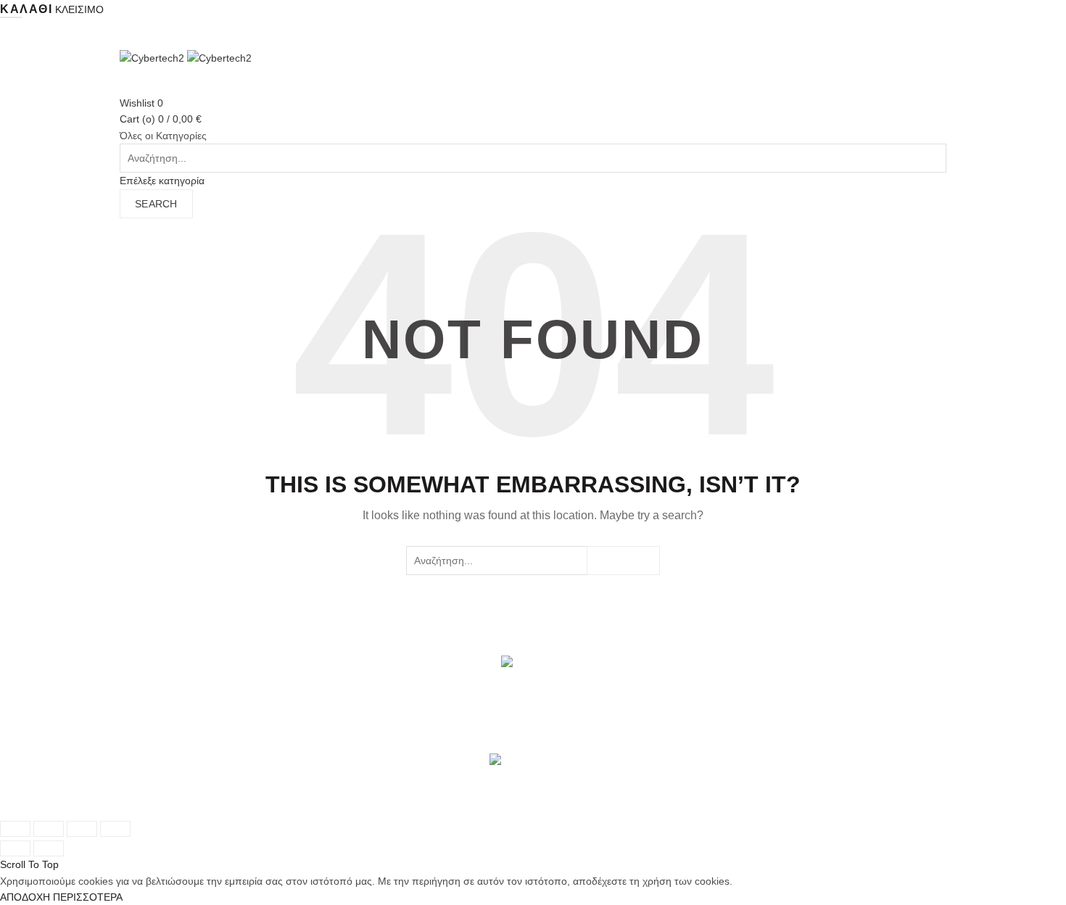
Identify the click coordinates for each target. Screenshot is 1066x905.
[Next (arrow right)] (48, 848)
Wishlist (141, 103)
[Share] (48, 829)
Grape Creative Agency (375, 792)
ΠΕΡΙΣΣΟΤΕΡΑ (88, 897)
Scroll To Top (29, 864)
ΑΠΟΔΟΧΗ (25, 897)
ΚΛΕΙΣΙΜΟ (79, 9)
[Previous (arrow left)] (15, 848)
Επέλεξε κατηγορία (162, 180)
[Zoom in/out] (115, 829)
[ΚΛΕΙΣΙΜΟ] (15, 829)
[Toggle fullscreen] (82, 829)
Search (156, 204)
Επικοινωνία (444, 809)
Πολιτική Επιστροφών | (362, 809)
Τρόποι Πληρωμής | (261, 809)
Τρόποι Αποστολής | (166, 809)
